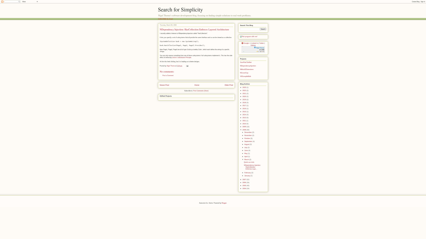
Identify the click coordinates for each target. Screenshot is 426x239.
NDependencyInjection (248, 66)
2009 (245, 127)
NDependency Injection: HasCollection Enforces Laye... (252, 167)
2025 (245, 87)
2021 (245, 93)
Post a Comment (168, 75)
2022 (245, 90)
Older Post (229, 85)
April (246, 156)
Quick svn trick (249, 162)
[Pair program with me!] (248, 36)
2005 (245, 185)
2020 (245, 96)
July (246, 147)
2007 (245, 179)
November (248, 135)
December (248, 132)
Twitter (261, 43)
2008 (245, 130)
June (246, 150)
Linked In (254, 43)
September (248, 141)
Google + (247, 43)
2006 (245, 182)
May (246, 153)
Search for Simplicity (180, 9)
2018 (245, 102)
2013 (245, 117)
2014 (245, 114)
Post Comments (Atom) (200, 91)
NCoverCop (244, 73)
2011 (244, 121)
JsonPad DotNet (245, 62)
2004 (245, 188)
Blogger (224, 203)
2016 (245, 108)
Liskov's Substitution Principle (181, 57)
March (246, 159)
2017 (245, 105)
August (247, 144)
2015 (245, 111)
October (247, 138)
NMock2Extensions (246, 69)
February (247, 173)
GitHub (253, 45)
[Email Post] (187, 66)
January (247, 176)
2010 (245, 124)
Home (196, 85)
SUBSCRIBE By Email (165, 19)
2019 (245, 99)
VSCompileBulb (245, 76)
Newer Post (164, 85)
